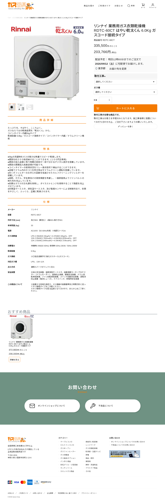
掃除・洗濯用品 (91, 465)
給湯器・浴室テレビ (93, 451)
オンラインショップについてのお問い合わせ (128, 442)
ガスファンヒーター (68, 451)
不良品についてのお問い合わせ (123, 445)
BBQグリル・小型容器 (69, 465)
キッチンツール (66, 468)
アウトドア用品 (91, 468)
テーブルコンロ (66, 442)
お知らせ (118, 6)
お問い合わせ (37, 493)
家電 (87, 455)
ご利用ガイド (104, 6)
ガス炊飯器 (64, 455)
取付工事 (100, 76)
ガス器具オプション (68, 458)
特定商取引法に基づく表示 (67, 493)
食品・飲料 (90, 458)
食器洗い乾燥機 (91, 442)
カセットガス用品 (67, 471)
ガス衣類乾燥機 (17, 18)
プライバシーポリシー (89, 493)
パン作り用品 (65, 461)
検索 (133, 6)
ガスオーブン (65, 448)
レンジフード (91, 445)
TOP (9, 18)
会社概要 (50, 493)
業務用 (88, 461)
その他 (88, 471)
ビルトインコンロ (67, 445)
